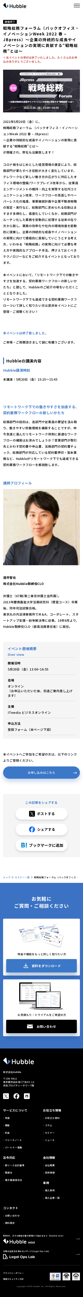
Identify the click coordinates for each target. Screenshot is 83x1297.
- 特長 (6, 1118)
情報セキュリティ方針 (13, 1278)
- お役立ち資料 (51, 1118)
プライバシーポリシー (13, 1273)
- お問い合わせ (11, 1215)
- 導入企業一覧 (51, 1197)
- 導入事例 (49, 1190)
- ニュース (49, 1140)
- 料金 (6, 1132)
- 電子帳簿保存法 (12, 1180)
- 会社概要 (49, 1165)
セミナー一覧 (22, 877)
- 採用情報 (49, 1172)
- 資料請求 (9, 1222)
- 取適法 (7, 1172)
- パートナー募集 (12, 1147)
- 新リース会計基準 (14, 1165)
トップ (6, 877)
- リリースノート (12, 1140)
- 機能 (6, 1125)
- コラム (47, 1125)
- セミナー (49, 1132)
